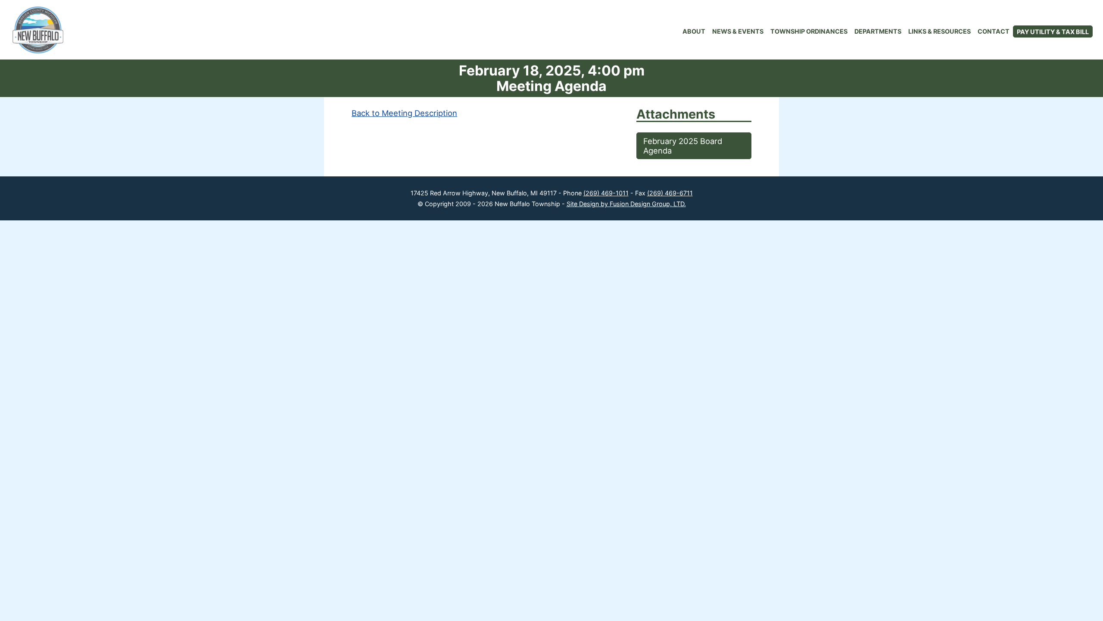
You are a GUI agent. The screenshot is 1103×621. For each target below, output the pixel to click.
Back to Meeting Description (404, 113)
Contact (994, 31)
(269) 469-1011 (606, 193)
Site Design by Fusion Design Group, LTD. (626, 203)
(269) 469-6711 (670, 193)
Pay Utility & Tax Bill (1053, 31)
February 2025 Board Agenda (682, 145)
